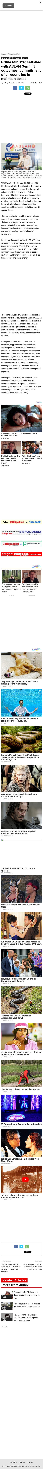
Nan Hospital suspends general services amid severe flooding (27, 1305)
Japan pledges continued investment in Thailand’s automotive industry (32, 1266)
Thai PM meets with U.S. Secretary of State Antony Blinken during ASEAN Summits (10, 1268)
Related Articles (14, 1280)
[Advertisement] (21, 29)
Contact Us (13, 1462)
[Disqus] (21, 1362)
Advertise (22, 1462)
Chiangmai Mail (7, 58)
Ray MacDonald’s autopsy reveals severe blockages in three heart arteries (26, 1317)
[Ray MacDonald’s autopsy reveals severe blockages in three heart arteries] (7, 1317)
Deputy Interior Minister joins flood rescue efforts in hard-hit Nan (27, 1295)
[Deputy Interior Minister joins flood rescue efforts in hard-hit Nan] (7, 1295)
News (17, 58)
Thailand (24, 58)
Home (3, 54)
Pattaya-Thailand (4, 1296)
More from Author (16, 1285)
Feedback (30, 1462)
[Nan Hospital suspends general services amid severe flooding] (7, 1306)
